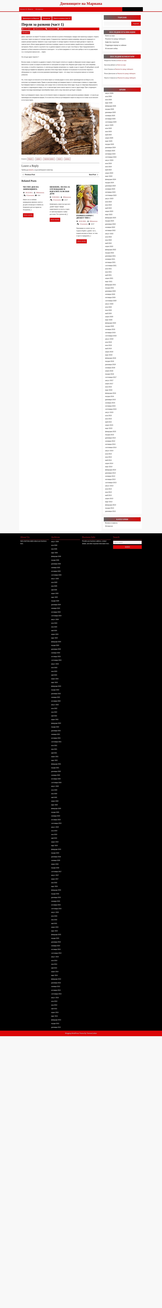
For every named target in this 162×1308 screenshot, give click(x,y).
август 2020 (109, 304)
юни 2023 (108, 205)
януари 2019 (109, 361)
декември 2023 (110, 186)
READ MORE (28, 215)
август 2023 (109, 198)
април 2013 (109, 498)
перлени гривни (49, 159)
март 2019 (108, 355)
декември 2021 (110, 256)
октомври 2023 (110, 192)
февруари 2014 (110, 470)
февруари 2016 (110, 393)
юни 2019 (108, 345)
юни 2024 (108, 166)
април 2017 (109, 383)
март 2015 (108, 428)
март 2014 (108, 466)
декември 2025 (110, 112)
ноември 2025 (110, 115)
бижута (30, 159)
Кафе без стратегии (112, 42)
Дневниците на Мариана (81, 3)
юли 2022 (108, 237)
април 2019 (109, 352)
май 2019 (108, 348)
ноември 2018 (110, 367)
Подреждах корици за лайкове (115, 45)
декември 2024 (110, 147)
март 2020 (108, 320)
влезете (31, 170)
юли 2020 (108, 307)
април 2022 (109, 246)
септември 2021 (110, 265)
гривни (38, 159)
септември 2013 (110, 482)
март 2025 (108, 141)
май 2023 (108, 208)
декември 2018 (110, 364)
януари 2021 (109, 288)
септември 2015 (110, 409)
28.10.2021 (29, 192)
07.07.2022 (27, 29)
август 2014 (109, 450)
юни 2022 (108, 240)
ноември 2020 (110, 294)
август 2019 (109, 339)
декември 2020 (110, 291)
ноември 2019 (110, 329)
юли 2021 (108, 269)
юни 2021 (108, 272)
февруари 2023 (110, 218)
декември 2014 (110, 438)
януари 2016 (109, 396)
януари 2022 (109, 253)
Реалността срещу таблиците (115, 39)
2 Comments (84, 224)
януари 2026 (109, 109)
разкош (67, 159)
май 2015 (108, 422)
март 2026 (108, 103)
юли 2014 (108, 454)
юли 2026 (108, 96)
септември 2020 (110, 300)
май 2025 (108, 135)
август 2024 (109, 160)
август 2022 (109, 233)
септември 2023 (110, 195)
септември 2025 (110, 122)
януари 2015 (109, 434)
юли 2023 (108, 202)
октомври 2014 (110, 444)
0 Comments (30, 195)
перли (59, 159)
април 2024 (109, 173)
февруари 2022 (110, 249)
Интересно (39, 9)
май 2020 (108, 313)
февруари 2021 (110, 285)
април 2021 (109, 278)
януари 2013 (109, 508)
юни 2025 (108, 131)
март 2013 (108, 502)
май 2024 (108, 170)
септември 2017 (110, 377)
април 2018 (109, 371)
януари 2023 (109, 221)
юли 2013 (108, 489)
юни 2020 (108, 310)
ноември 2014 (110, 441)
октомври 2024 (110, 154)
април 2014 (109, 463)
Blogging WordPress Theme (74, 1033)
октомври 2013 (110, 479)
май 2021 (108, 275)
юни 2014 (108, 457)
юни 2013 (108, 492)
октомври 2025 (110, 119)
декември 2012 (110, 511)
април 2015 (109, 425)
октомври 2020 (110, 297)
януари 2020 (109, 326)
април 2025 (109, 138)
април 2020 (109, 316)
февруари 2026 (110, 106)
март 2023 (108, 214)
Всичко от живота (26, 9)
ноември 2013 (110, 476)
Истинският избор (111, 48)
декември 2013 (110, 473)
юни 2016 (108, 387)
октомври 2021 (110, 262)
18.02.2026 (82, 221)
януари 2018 (109, 374)
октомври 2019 (110, 332)
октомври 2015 (110, 406)
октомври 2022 (110, 230)
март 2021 (108, 281)
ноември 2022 (110, 227)
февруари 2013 (110, 505)
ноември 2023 (110, 189)
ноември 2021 (110, 259)
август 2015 (109, 412)
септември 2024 (110, 157)
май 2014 (108, 460)
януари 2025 (109, 144)
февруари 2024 (110, 179)
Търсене (122, 17)
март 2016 (108, 390)
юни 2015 (108, 419)
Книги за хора (110, 36)
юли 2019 (108, 342)
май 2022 (108, 243)
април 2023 (109, 211)
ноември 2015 (110, 403)
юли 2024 (108, 163)
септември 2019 (110, 336)
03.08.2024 (55, 197)
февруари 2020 (110, 323)
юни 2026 (108, 99)
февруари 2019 (110, 358)
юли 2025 (108, 128)
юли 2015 (108, 415)
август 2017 (109, 380)
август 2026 (109, 93)
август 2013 (109, 486)
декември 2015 (110, 399)
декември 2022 (110, 224)
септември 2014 (110, 447)
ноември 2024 (110, 150)
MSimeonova (39, 29)
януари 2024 (109, 182)
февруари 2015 (110, 431)
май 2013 (108, 495)
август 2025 (109, 125)
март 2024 (108, 176)
